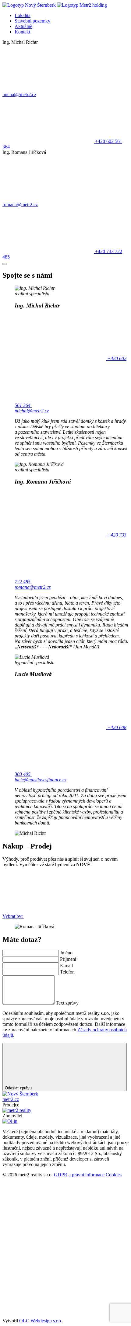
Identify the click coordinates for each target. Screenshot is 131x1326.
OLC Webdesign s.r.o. (40, 1320)
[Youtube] (48, 1315)
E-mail (66, 965)
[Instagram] (48, 1268)
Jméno (66, 952)
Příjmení (68, 959)
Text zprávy (67, 1002)
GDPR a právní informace (80, 1174)
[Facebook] (48, 1221)
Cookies (114, 1174)
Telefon (67, 971)
